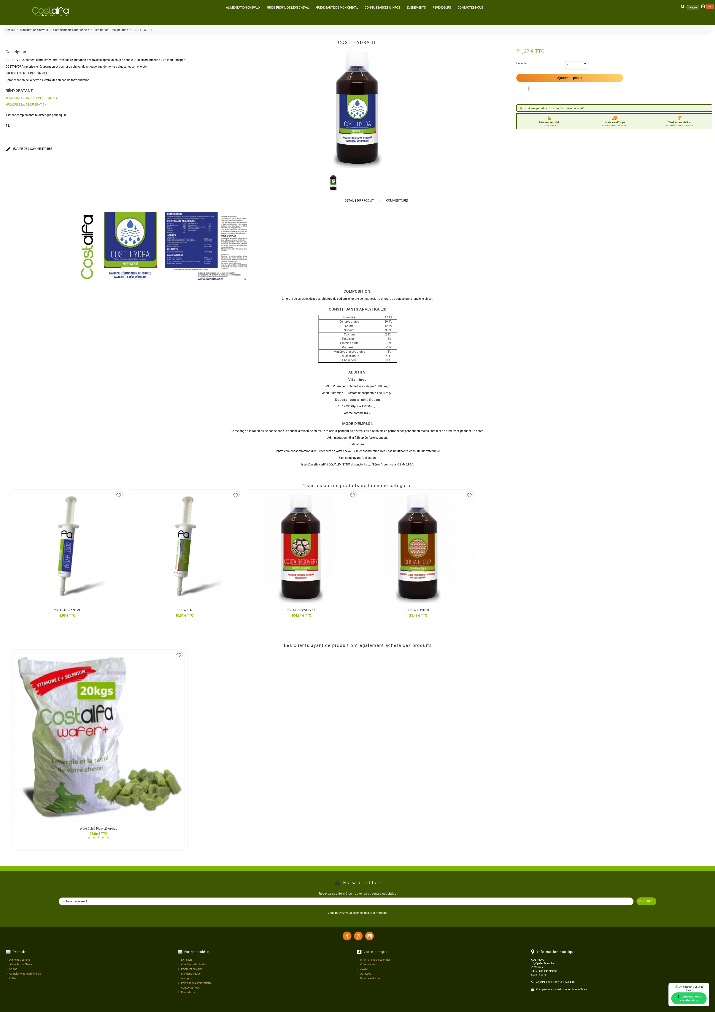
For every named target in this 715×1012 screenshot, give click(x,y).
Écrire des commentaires (29, 149)
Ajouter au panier (569, 78)
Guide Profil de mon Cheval (288, 7)
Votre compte (375, 952)
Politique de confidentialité (196, 982)
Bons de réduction (370, 978)
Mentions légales (191, 973)
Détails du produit (359, 200)
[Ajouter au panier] (14, 615)
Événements (416, 7)
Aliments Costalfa (19, 959)
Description (323, 200)
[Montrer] (114, 615)
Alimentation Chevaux (243, 7)
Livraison (186, 959)
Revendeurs (442, 7)
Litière (12, 978)
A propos (186, 978)
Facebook (347, 936)
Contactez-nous (470, 7)
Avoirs (364, 968)
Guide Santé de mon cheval (337, 7)
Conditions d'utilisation (194, 964)
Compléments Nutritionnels (25, 973)
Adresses (365, 973)
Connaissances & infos (382, 7)
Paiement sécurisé (191, 968)
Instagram (369, 936)
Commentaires (397, 200)
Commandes (367, 964)
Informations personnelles (375, 959)
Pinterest (358, 936)
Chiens (13, 968)
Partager (529, 88)
